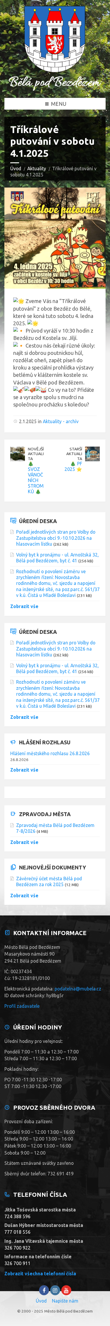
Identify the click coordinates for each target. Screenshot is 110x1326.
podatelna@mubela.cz (78, 988)
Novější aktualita (36, 454)
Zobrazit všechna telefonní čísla (40, 1273)
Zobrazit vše (24, 606)
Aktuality (36, 168)
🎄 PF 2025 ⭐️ (73, 466)
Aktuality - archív (61, 421)
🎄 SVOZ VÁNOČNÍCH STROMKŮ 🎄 (36, 477)
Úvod (15, 168)
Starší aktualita (74, 454)
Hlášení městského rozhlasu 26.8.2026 (50, 753)
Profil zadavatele (22, 1006)
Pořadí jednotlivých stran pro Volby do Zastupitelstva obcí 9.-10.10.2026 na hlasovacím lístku (55, 538)
